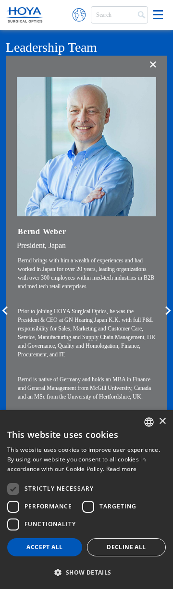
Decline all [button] (126, 547)
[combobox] (149, 422)
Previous (5, 314)
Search (140, 14)
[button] (86, 572)
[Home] (24, 15)
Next (168, 314)
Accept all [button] (44, 547)
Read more (121, 469)
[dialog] (86, 499)
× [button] (162, 421)
